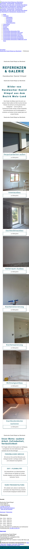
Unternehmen (6, 24)
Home (4, 14)
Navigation (2, 49)
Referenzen (6, 25)
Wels (27, 542)
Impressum (5, 28)
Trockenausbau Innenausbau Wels (11, 31)
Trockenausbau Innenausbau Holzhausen (13, 36)
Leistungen (6, 15)
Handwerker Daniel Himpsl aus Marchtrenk (10, 51)
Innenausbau (9, 17)
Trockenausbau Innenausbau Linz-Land (13, 35)
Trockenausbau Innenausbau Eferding (12, 34)
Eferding (9, 544)
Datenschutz (6, 29)
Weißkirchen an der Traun (13, 545)
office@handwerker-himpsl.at (7, 508)
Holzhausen (21, 544)
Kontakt (5, 27)
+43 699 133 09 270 (5, 506)
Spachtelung (9, 20)
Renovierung (9, 18)
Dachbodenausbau (10, 22)
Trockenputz (9, 21)
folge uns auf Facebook (6, 509)
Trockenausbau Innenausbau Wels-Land (13, 32)
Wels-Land (3, 544)
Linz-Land (14, 544)
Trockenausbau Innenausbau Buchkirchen (13, 38)
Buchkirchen (3, 545)
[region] (14, 274)
